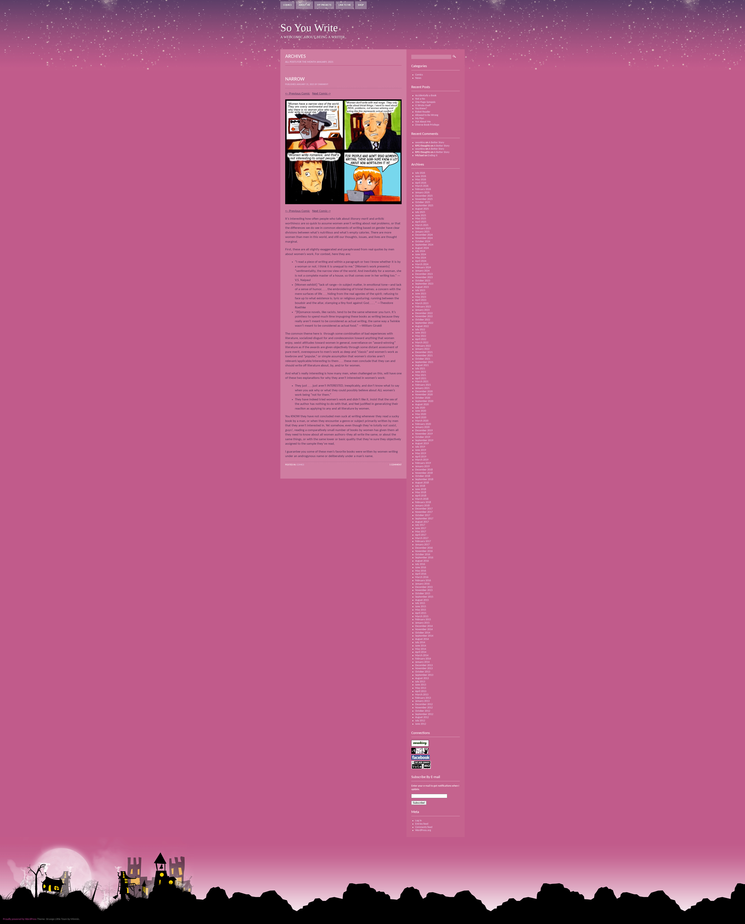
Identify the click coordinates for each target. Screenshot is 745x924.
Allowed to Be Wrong (426, 115)
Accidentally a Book (425, 95)
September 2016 (424, 557)
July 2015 (420, 603)
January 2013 (422, 701)
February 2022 (423, 345)
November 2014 (424, 629)
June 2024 (420, 254)
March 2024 (421, 264)
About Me (304, 5)
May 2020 (420, 414)
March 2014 (421, 655)
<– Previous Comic (297, 93)
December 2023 (424, 274)
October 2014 (422, 632)
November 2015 (424, 590)
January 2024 (422, 270)
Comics (287, 5)
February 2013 (423, 698)
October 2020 (422, 397)
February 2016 (423, 580)
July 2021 (420, 368)
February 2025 (423, 228)
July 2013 (420, 681)
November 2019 (424, 433)
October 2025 (422, 202)
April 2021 (420, 378)
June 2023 (420, 293)
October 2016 (422, 554)
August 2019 (422, 443)
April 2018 (420, 495)
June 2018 (420, 489)
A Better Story (436, 142)
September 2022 (424, 323)
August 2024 (422, 248)
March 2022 (421, 342)
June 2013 (420, 684)
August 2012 (422, 717)
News (418, 78)
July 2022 (420, 329)
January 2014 (422, 662)
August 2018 (422, 482)
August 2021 (422, 365)
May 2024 (420, 257)
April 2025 (420, 221)
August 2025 (422, 208)
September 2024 (424, 244)
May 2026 (420, 179)
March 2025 (421, 225)
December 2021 (424, 352)
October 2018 (422, 476)
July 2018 (420, 486)
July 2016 (420, 564)
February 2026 (423, 189)
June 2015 (420, 606)
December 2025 (424, 195)
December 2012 (424, 704)
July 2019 (420, 446)
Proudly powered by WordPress (19, 919)
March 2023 (421, 303)
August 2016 (422, 561)
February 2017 (423, 541)
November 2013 (424, 668)
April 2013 (420, 691)
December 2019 (424, 430)
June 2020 (420, 411)
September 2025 (424, 205)
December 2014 (424, 626)
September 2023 (424, 283)
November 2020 (424, 394)
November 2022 (424, 316)
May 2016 (420, 570)
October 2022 (422, 319)
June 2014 (420, 645)
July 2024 (420, 251)
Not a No (420, 98)
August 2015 (422, 600)
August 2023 (422, 287)
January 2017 (422, 544)
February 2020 (423, 424)
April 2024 (420, 261)
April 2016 (420, 574)
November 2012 (424, 707)
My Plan (419, 118)
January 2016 (422, 583)
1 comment (395, 465)
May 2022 (420, 336)
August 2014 (422, 639)
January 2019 (422, 466)
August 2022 (422, 326)
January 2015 (422, 622)
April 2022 (420, 339)
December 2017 (424, 508)
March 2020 (421, 420)
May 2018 (420, 492)
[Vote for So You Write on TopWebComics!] (421, 768)
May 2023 (420, 297)
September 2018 (424, 479)
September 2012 (424, 714)
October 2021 (422, 358)
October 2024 (422, 241)
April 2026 (420, 182)
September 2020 (424, 401)
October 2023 (422, 280)
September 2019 (424, 440)
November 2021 (424, 355)
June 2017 (420, 528)
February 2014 (423, 658)
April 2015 (420, 613)
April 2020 (420, 417)
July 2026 (420, 173)
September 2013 (424, 675)
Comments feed (423, 827)
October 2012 (422, 711)
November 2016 (424, 551)
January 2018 (422, 505)
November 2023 (424, 277)
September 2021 (424, 362)
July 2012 (420, 720)
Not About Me (423, 121)
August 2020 (422, 404)
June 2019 (420, 450)
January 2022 (422, 349)
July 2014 (420, 642)
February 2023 (423, 306)
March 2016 (421, 577)
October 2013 (422, 671)
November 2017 (424, 512)
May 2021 (420, 375)
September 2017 (424, 518)
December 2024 (424, 234)
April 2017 (420, 535)
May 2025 (420, 218)
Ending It (432, 155)
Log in (418, 820)
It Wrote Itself (423, 105)
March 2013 (421, 694)
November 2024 (424, 238)
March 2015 (421, 616)
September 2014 (424, 635)
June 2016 (420, 567)
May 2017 (420, 531)
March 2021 (421, 381)
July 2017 (420, 525)
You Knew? (421, 108)
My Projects (324, 5)
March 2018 (421, 499)
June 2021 (420, 371)
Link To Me (345, 5)
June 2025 (420, 215)
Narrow (295, 79)
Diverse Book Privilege (427, 124)
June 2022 (420, 332)
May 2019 (420, 453)
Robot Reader (422, 111)
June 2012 (420, 724)
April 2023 (420, 300)
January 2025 (422, 231)
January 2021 (422, 388)
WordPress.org (423, 830)
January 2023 (422, 310)
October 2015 (422, 593)
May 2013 (420, 688)
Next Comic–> (321, 93)
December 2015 (424, 587)
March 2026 (421, 186)
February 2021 (423, 384)
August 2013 (422, 678)
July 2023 (420, 290)
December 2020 (424, 391)
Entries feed (421, 823)
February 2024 (423, 267)
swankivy (420, 142)
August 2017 (422, 522)
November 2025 (424, 199)
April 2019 (420, 456)
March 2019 (421, 459)
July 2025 (420, 212)
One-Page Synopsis (425, 102)
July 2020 (420, 407)
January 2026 (422, 192)
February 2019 (423, 463)
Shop (361, 5)
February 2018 (423, 502)
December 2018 (424, 469)
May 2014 (420, 649)
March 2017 (421, 538)
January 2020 (422, 427)
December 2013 (424, 665)
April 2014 (420, 652)
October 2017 (422, 515)
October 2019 (422, 437)
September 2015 (424, 596)
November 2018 (424, 473)
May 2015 (420, 609)
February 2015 (423, 619)
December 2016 (424, 548)
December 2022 (424, 313)
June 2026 (420, 176)
